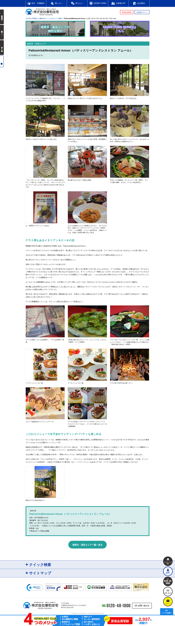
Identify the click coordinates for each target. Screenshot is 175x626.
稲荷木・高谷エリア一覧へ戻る (87, 545)
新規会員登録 (126, 12)
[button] (35, 587)
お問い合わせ (143, 606)
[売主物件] (2, 61)
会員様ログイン (142, 12)
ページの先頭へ (167, 613)
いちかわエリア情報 (55, 18)
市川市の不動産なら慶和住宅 (36, 18)
